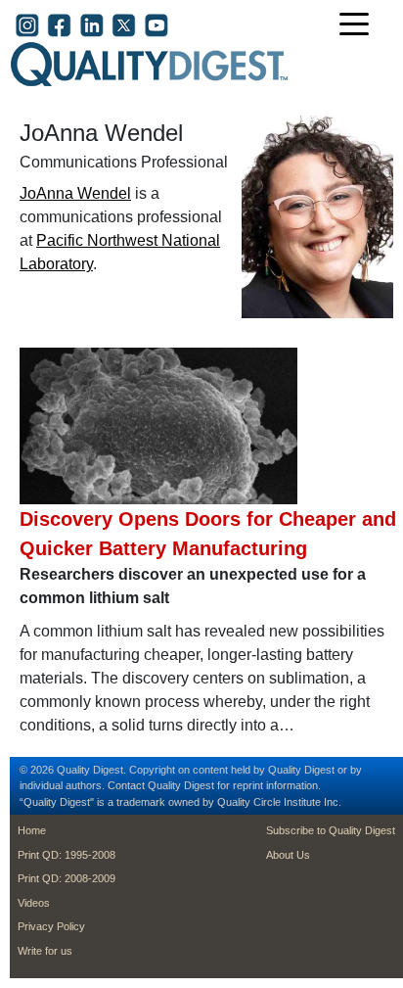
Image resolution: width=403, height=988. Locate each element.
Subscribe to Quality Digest (330, 830)
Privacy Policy (51, 926)
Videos (34, 903)
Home (32, 830)
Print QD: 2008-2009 (66, 878)
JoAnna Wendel (75, 193)
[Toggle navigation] (359, 26)
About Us (288, 855)
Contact (126, 785)
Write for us (45, 951)
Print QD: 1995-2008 (66, 855)
